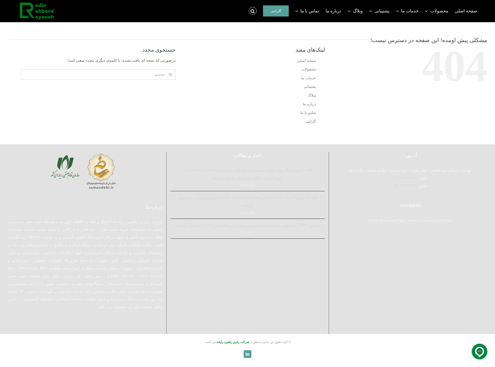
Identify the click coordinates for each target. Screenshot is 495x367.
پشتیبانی (310, 87)
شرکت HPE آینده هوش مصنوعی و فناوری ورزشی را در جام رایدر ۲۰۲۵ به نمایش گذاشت (247, 225)
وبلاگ (312, 95)
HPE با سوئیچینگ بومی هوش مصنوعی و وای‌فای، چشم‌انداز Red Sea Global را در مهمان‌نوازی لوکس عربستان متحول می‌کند (247, 174)
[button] (253, 11)
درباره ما (309, 104)
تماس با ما (308, 113)
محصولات (308, 69)
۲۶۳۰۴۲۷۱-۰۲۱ (405, 186)
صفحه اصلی (306, 61)
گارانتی (310, 121)
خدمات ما (308, 78)
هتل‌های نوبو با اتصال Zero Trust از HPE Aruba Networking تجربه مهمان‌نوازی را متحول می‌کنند (247, 202)
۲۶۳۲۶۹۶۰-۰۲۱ (405, 178)
